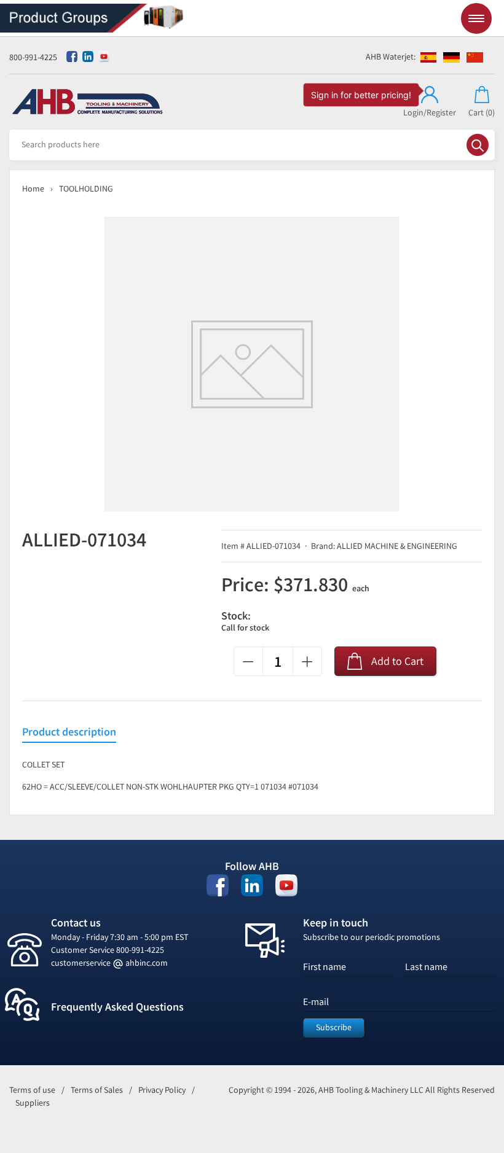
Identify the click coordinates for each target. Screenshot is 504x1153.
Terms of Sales (97, 1090)
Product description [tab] (69, 732)
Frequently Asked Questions (117, 1007)
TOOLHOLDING (86, 189)
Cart (481, 112)
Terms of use (32, 1090)
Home (33, 189)
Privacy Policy (162, 1090)
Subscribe (334, 1027)
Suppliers (32, 1103)
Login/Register (429, 112)
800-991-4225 (33, 57)
